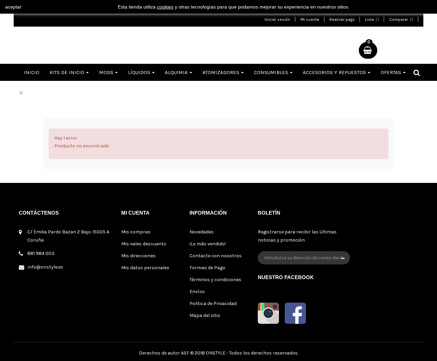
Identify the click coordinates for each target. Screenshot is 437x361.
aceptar (13, 7)
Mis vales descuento (143, 244)
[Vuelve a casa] (21, 93)
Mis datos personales (145, 268)
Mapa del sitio (204, 315)
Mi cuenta (309, 19)
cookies (165, 7)
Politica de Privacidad (213, 303)
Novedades (201, 232)
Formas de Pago (207, 268)
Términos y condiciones (215, 280)
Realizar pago (342, 19)
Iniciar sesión (277, 19)
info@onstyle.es (45, 267)
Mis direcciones (138, 256)
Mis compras (136, 232)
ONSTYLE (215, 353)
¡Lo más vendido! (207, 244)
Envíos (197, 291)
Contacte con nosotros (215, 256)
